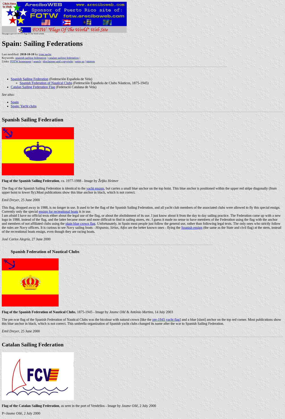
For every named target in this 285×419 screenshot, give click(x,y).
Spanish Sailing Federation (29, 79)
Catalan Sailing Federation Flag (33, 87)
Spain (15, 102)
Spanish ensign (191, 227)
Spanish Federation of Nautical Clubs (46, 83)
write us (79, 61)
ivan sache (45, 54)
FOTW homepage (20, 61)
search (37, 61)
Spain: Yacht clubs (24, 106)
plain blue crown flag (80, 223)
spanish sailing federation (30, 57)
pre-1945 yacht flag (166, 319)
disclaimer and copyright (58, 61)
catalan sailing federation (63, 57)
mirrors (90, 61)
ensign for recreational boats (58, 211)
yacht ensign (95, 188)
